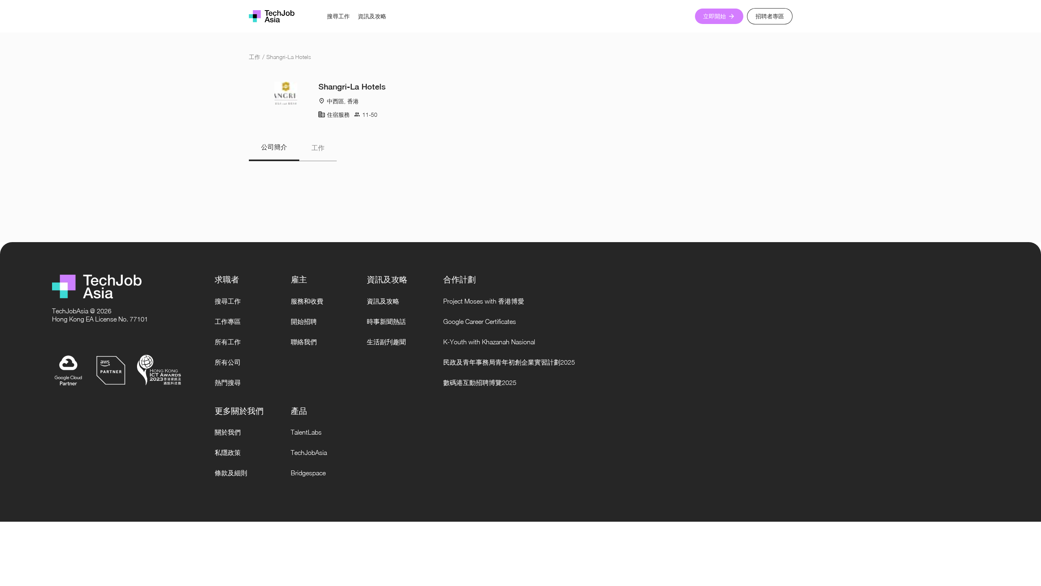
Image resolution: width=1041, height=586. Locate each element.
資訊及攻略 (372, 16)
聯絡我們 (304, 341)
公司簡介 (274, 147)
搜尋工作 (338, 16)
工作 (254, 56)
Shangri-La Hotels (288, 56)
